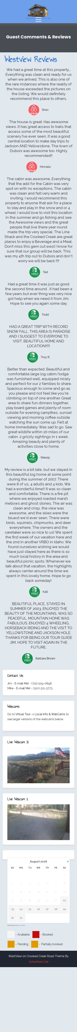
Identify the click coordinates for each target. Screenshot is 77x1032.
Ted (45, 272)
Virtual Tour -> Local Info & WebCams (40, 714)
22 (64, 900)
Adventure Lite (38, 961)
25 (29, 909)
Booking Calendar (20, 925)
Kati (45, 591)
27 (47, 909)
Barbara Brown (45, 658)
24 (21, 909)
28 (55, 909)
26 (38, 909)
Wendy (45, 457)
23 (12, 909)
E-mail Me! (22, 683)
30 (12, 918)
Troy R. (45, 357)
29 (64, 909)
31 (21, 918)
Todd (45, 314)
